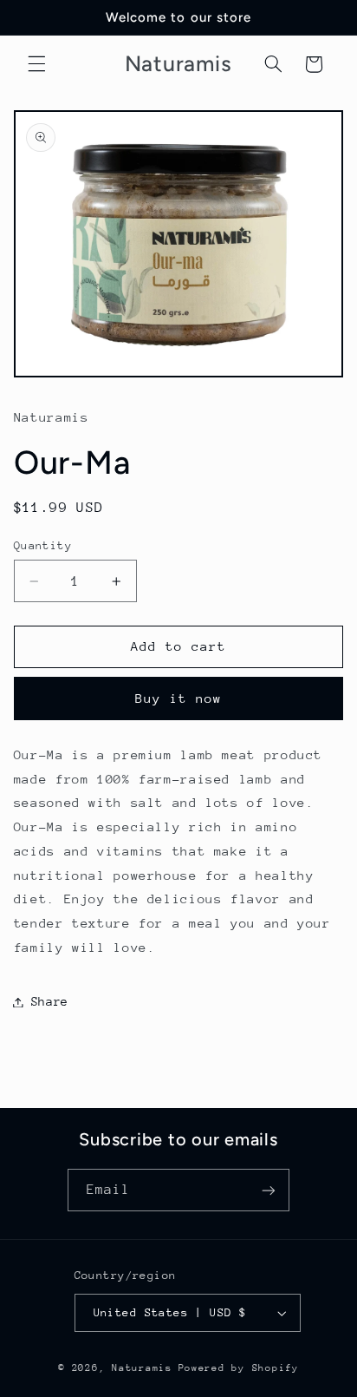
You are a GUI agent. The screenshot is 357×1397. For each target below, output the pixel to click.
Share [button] (49, 1001)
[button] (36, 64)
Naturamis (142, 1368)
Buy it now (179, 698)
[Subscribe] (269, 1190)
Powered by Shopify (238, 1368)
